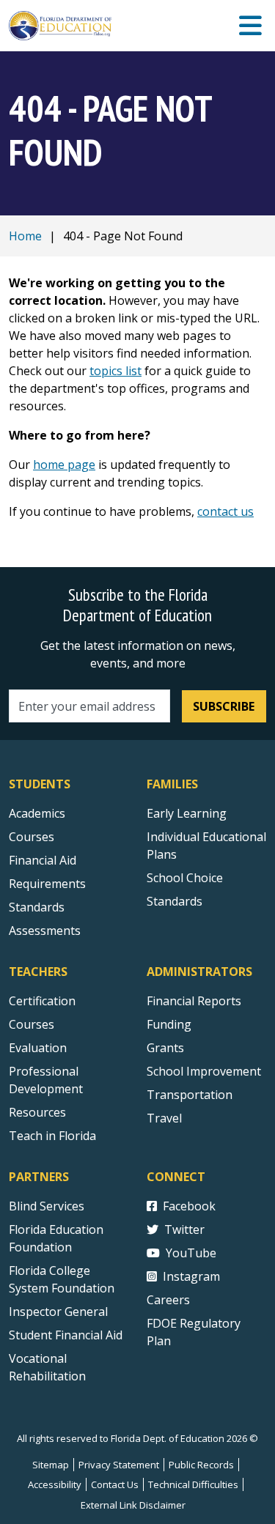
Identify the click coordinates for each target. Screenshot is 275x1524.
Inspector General (58, 1311)
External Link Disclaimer (133, 1505)
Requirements (47, 884)
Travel (164, 1118)
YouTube (191, 1253)
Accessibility (54, 1484)
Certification (42, 1001)
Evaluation (38, 1048)
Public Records (201, 1464)
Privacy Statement (118, 1464)
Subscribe (223, 706)
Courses (31, 837)
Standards (37, 907)
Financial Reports (194, 1001)
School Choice (185, 878)
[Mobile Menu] (250, 26)
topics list (115, 371)
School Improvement (204, 1071)
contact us (225, 511)
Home (25, 236)
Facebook (189, 1206)
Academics (37, 813)
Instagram (191, 1276)
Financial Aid (42, 860)
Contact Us (115, 1484)
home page (64, 464)
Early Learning (187, 813)
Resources (37, 1112)
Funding (169, 1024)
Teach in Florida (52, 1136)
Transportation (189, 1095)
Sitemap (50, 1464)
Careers (168, 1300)
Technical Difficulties (193, 1484)
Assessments (45, 930)
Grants (165, 1048)
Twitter (184, 1229)
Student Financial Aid (65, 1335)
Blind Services (46, 1206)
